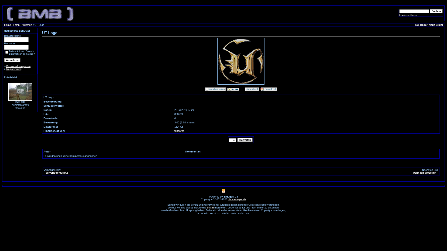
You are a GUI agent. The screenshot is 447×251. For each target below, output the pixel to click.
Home (7, 24)
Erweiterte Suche (408, 15)
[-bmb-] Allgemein (22, 24)
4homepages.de (237, 199)
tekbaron (179, 130)
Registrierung (13, 69)
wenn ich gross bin (424, 172)
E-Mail (210, 207)
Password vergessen (18, 66)
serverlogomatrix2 (57, 172)
